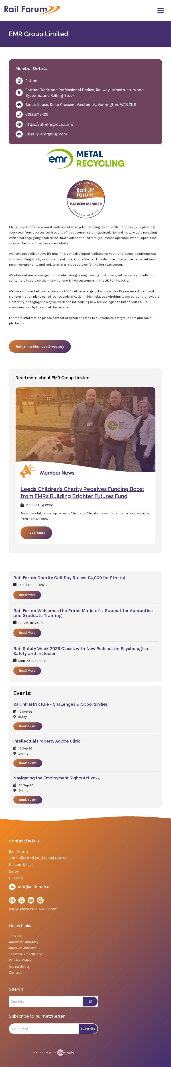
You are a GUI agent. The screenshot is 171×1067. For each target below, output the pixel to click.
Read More (36, 532)
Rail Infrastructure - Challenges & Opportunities (60, 704)
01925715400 (36, 114)
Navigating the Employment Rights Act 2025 (56, 778)
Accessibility (19, 966)
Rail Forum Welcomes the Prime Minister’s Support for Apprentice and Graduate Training (83, 613)
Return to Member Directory (40, 346)
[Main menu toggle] (161, 10)
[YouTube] (31, 900)
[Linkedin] (12, 900)
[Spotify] (40, 900)
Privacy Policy (20, 960)
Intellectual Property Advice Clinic (47, 741)
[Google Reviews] (21, 900)
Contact (15, 972)
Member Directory (23, 942)
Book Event (28, 726)
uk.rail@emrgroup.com (46, 134)
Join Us (15, 936)
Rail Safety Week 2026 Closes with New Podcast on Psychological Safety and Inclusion (81, 651)
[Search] (90, 1001)
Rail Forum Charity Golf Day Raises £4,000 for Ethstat (69, 577)
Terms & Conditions (26, 954)
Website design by (44, 1052)
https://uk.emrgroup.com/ (49, 124)
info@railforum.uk (35, 886)
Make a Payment (22, 948)
